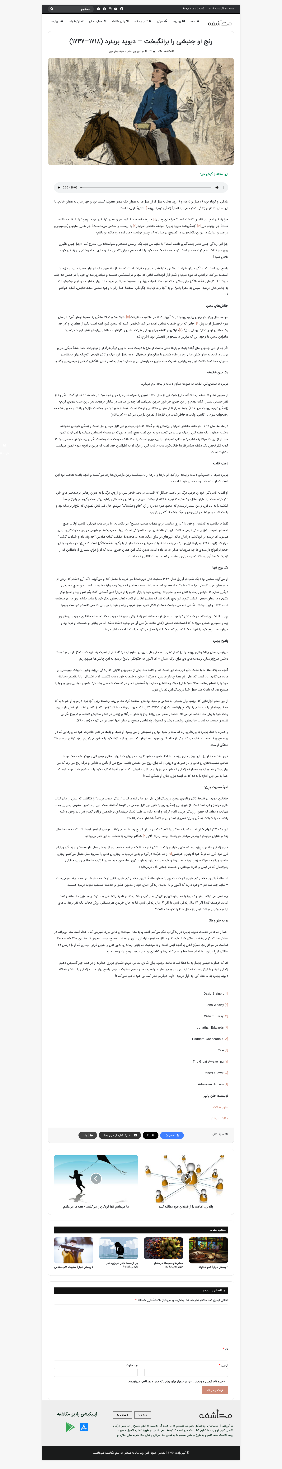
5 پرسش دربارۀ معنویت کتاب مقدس (73, 1267)
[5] (128, 317)
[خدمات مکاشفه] (98, 9)
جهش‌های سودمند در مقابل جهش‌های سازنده (168, 1265)
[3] (199, 226)
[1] (145, 208)
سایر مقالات (220, 1107)
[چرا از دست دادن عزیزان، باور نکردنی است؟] (118, 1248)
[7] (180, 330)
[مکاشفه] (220, 23)
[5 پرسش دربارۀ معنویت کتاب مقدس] (73, 1250)
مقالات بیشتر (219, 1118)
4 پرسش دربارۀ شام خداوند (213, 1267)
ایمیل (223, 1365)
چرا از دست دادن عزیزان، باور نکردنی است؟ (122, 1265)
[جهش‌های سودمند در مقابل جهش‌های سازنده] (163, 1248)
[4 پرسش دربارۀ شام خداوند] (208, 1250)
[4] (134, 226)
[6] (198, 323)
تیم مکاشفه (112, 1452)
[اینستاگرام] (110, 9)
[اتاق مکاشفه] (104, 9)
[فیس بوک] (122, 9)
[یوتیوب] (116, 9)
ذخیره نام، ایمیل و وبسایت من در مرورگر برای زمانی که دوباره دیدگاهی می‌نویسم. (176, 1381)
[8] (145, 836)
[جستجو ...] (52, 9)
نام (225, 1349)
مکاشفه (167, 51)
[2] (154, 219)
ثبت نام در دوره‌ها (193, 8)
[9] (170, 854)
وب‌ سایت (132, 1365)
